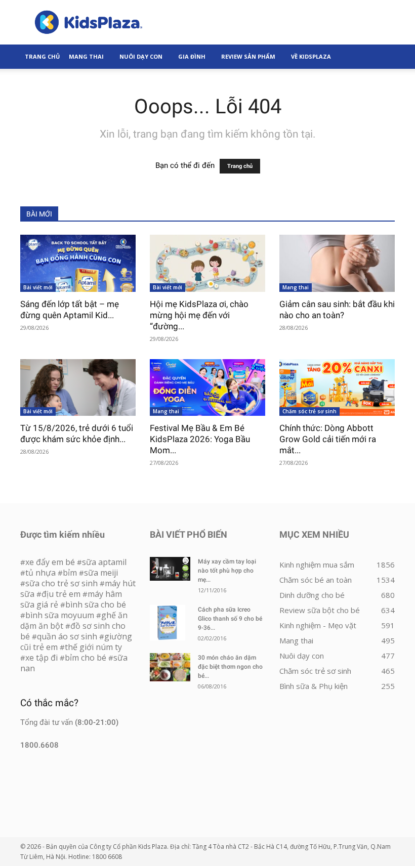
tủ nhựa (40, 572)
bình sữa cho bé (95, 604)
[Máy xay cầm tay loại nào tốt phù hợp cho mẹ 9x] (170, 569)
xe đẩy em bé (51, 562)
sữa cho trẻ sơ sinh (61, 583)
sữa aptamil (104, 562)
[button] (382, 57)
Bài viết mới (38, 287)
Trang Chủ (42, 56)
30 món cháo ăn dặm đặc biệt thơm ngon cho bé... (230, 666)
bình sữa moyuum (59, 615)
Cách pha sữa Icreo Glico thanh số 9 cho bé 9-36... (230, 618)
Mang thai (86, 56)
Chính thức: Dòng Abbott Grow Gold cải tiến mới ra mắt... (327, 439)
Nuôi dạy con (140, 56)
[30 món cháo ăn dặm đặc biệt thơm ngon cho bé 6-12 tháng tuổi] (170, 667)
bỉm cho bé (85, 657)
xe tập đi (41, 657)
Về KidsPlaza (311, 56)
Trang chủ (240, 166)
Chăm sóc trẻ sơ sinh (309, 411)
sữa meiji (101, 572)
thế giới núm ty (93, 647)
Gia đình (191, 56)
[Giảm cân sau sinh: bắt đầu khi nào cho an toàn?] (337, 263)
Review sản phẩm (248, 56)
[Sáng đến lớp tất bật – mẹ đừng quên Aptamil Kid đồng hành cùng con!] (78, 263)
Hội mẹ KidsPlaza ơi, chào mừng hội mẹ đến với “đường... (199, 315)
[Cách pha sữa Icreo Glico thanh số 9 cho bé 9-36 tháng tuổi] (170, 622)
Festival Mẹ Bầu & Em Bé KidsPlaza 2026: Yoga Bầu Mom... (200, 439)
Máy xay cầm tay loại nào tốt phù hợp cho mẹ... (227, 570)
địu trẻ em (61, 593)
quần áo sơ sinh (67, 636)
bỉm (70, 572)
